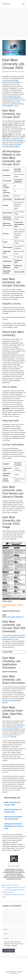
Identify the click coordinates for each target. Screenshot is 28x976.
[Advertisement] (14, 23)
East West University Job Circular (14, 887)
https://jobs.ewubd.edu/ (15, 617)
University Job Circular (11, 885)
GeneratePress (14, 973)
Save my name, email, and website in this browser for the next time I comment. (13, 943)
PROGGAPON (6, 737)
